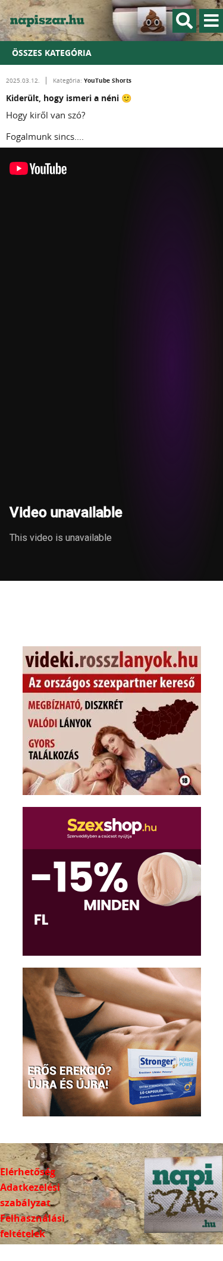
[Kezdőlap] (53, 20)
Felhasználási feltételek (32, 1226)
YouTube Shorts (107, 80)
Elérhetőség (27, 1171)
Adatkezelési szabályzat (30, 1195)
